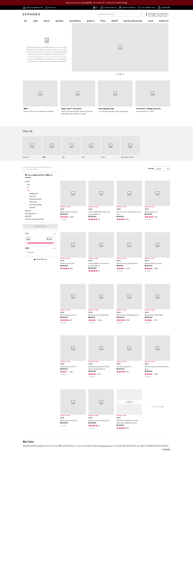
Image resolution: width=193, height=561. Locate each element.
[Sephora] (31, 14)
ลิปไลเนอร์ (33, 202)
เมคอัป (31, 169)
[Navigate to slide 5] (124, 74)
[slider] (26, 243)
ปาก (28, 190)
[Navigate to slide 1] (116, 74)
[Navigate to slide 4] (122, 74)
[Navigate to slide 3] (120, 74)
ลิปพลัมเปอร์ (33, 193)
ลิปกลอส (32, 207)
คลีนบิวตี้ (28, 216)
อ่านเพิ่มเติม (166, 449)
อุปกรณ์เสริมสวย (30, 213)
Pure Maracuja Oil (105, 446)
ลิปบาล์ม (32, 196)
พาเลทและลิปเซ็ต (35, 205)
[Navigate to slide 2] (118, 74)
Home (24, 167)
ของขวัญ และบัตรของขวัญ (34, 219)
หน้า (28, 185)
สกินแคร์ (28, 211)
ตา (28, 187)
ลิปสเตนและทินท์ (35, 199)
